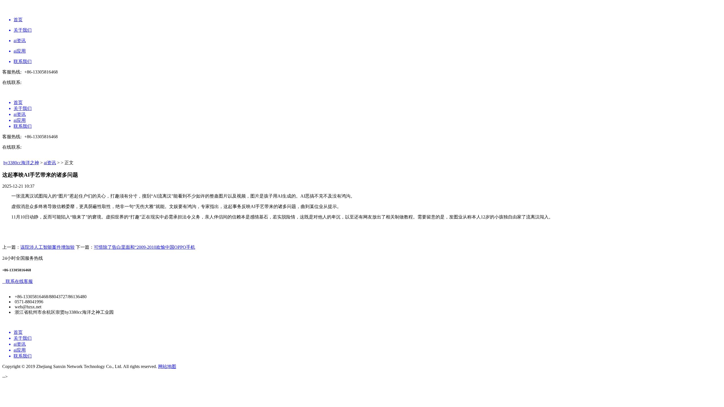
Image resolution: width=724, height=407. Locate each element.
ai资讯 (50, 162)
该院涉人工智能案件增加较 (47, 247)
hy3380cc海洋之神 (21, 162)
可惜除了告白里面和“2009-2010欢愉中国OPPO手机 (144, 247)
